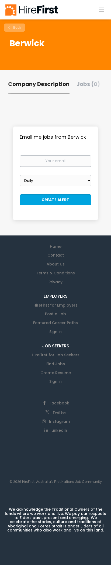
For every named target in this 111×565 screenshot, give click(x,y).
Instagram (59, 421)
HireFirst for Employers (55, 305)
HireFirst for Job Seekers (55, 355)
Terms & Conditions (55, 273)
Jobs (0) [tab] (88, 84)
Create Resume (55, 372)
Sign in (55, 331)
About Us (56, 264)
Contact (55, 255)
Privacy (55, 282)
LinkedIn (59, 430)
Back (16, 27)
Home (55, 246)
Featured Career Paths (55, 322)
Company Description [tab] (39, 84)
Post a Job (55, 314)
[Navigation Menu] (101, 9)
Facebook (59, 403)
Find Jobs (55, 364)
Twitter (59, 412)
